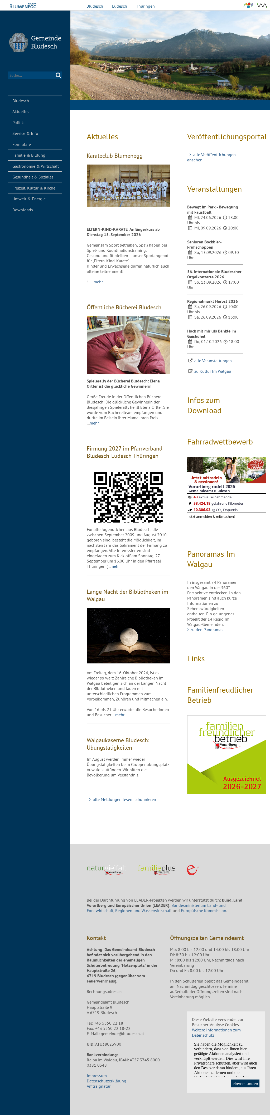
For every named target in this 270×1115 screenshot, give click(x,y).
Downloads (22, 209)
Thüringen (145, 6)
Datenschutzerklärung (106, 1080)
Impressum (97, 1075)
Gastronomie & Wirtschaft (35, 166)
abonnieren (146, 799)
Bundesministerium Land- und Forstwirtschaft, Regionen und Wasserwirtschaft (156, 908)
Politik (18, 122)
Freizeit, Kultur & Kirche (33, 188)
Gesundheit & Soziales (33, 177)
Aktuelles (20, 111)
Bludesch (94, 6)
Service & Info (25, 133)
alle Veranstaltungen (213, 360)
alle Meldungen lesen (112, 799)
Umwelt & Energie (29, 198)
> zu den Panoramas (205, 629)
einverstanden (245, 1083)
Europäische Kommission (203, 910)
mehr (98, 281)
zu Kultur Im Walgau (212, 371)
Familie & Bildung (28, 155)
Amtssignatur (98, 1086)
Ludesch (119, 6)
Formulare (21, 144)
